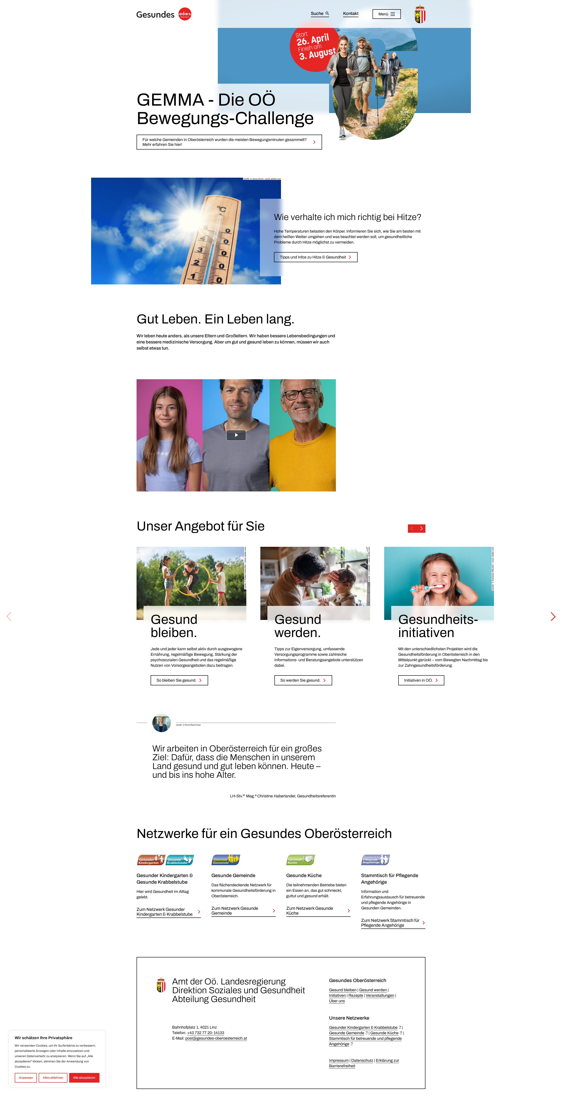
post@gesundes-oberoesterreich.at (216, 1038)
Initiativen (337, 995)
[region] (57, 1059)
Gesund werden (373, 990)
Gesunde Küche (384, 1033)
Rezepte (355, 995)
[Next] (553, 616)
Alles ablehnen (53, 1077)
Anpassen (26, 1077)
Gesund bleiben (343, 990)
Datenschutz (362, 1060)
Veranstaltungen (380, 995)
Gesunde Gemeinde (346, 1033)
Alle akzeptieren (84, 1077)
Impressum (339, 1060)
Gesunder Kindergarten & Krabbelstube (363, 1027)
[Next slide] (421, 528)
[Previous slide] (412, 528)
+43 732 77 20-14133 (205, 1033)
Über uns (337, 1001)
